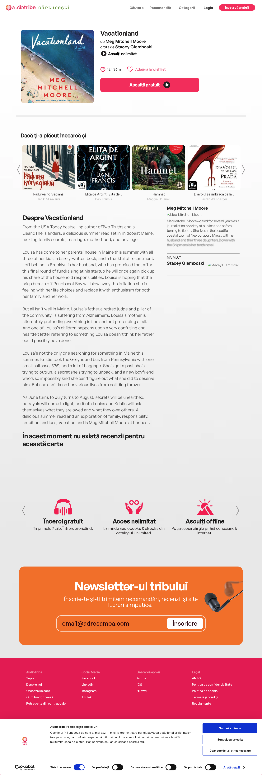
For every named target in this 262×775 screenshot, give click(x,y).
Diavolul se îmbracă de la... (214, 194)
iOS (139, 684)
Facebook (89, 678)
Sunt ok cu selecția (230, 739)
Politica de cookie (205, 691)
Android (142, 678)
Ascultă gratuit (144, 85)
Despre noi (34, 684)
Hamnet (158, 194)
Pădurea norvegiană (48, 194)
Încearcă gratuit (237, 7)
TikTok (87, 697)
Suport (31, 678)
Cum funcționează (39, 697)
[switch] (117, 767)
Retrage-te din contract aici (46, 703)
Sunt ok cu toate (230, 728)
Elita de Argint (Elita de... (103, 194)
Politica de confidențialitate (212, 684)
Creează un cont (38, 691)
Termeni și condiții (205, 697)
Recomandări (160, 7)
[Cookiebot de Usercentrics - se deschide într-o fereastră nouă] (25, 767)
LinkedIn (88, 684)
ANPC (196, 678)
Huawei (142, 691)
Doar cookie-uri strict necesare (230, 750)
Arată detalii (231, 767)
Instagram (89, 691)
